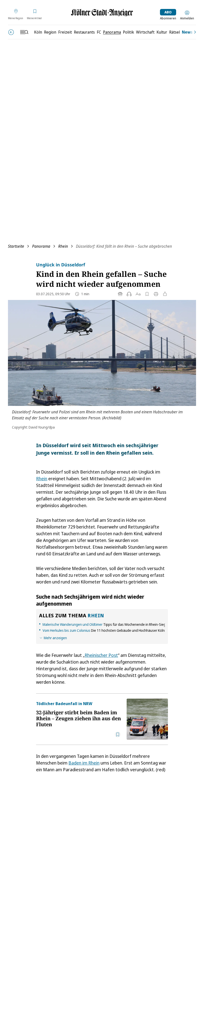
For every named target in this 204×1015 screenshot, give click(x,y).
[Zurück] (11, 32)
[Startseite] (102, 12)
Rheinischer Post (101, 655)
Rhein (63, 246)
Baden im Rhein (84, 763)
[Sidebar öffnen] (24, 32)
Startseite (16, 246)
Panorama (41, 246)
